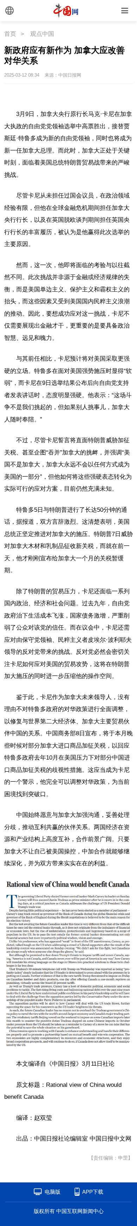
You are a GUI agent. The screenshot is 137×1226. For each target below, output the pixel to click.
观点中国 (42, 34)
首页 (10, 34)
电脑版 (52, 1191)
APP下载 (92, 1191)
